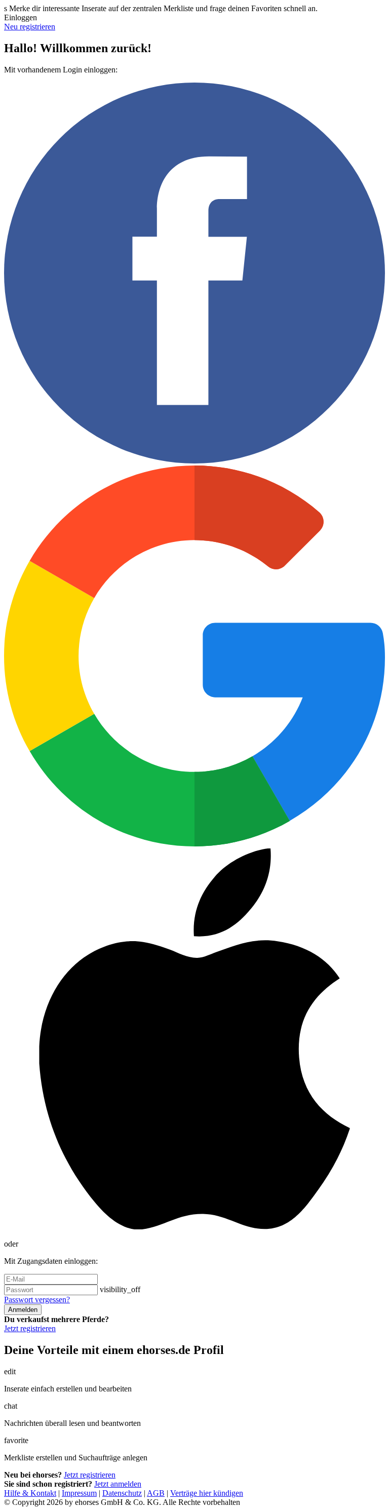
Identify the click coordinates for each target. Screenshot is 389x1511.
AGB (156, 1493)
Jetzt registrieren (30, 1328)
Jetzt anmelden (117, 1484)
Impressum (79, 1493)
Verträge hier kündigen (206, 1493)
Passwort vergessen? (37, 1299)
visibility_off (120, 1289)
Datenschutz (122, 1493)
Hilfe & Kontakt (30, 1493)
